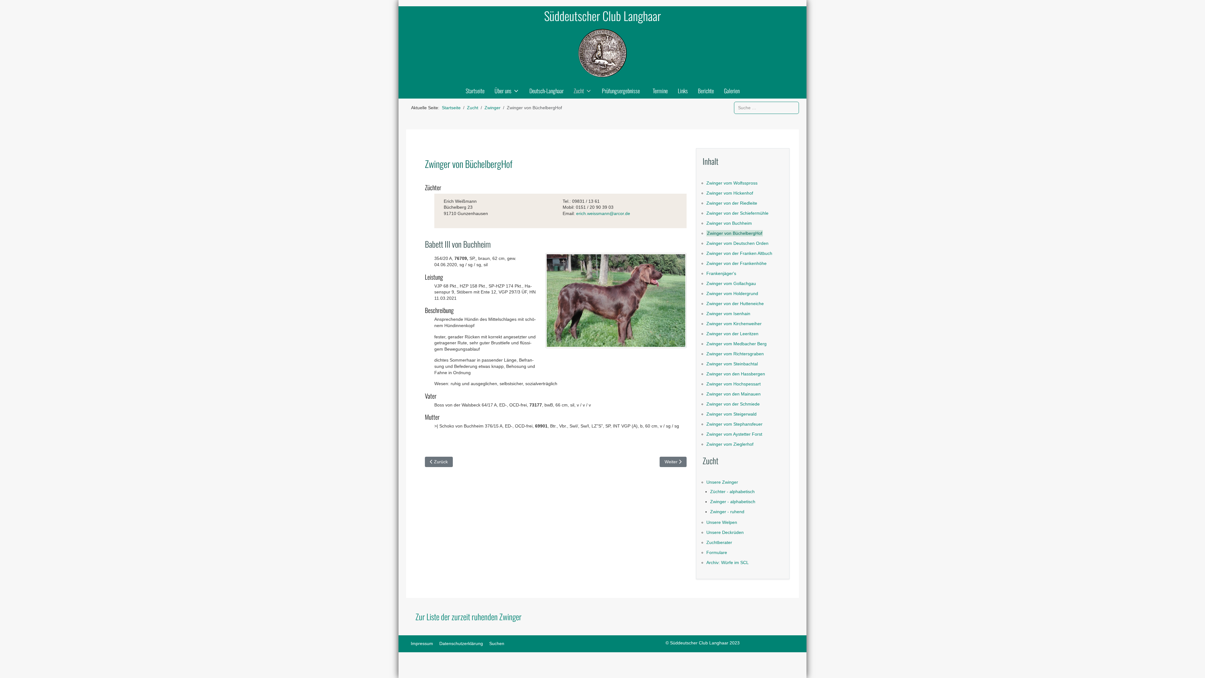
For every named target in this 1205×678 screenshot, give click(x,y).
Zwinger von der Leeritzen (732, 333)
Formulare (716, 552)
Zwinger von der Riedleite (731, 203)
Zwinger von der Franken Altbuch (739, 253)
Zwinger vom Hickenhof (729, 193)
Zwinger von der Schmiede (733, 403)
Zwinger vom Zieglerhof (729, 444)
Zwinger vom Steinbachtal (732, 363)
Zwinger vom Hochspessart (733, 383)
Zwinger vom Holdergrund (732, 293)
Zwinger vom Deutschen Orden (737, 243)
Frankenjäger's (721, 273)
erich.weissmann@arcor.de (603, 213)
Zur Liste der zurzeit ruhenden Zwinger (468, 617)
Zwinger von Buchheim (729, 223)
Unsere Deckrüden (725, 532)
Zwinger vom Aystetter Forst (734, 434)
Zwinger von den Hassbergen (735, 373)
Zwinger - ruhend (727, 511)
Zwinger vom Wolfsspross (732, 183)
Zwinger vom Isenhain (728, 313)
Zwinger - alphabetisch (732, 501)
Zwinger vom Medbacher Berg (736, 343)
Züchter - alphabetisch (732, 491)
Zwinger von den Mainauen (733, 393)
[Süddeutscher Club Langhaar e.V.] (602, 53)
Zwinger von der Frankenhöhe (736, 263)
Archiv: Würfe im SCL (727, 562)
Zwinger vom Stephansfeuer (734, 424)
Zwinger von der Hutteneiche (735, 303)
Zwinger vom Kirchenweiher (734, 323)
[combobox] (766, 108)
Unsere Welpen (721, 522)
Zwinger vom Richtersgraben (735, 353)
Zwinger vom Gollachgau (731, 283)
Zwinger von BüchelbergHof (734, 233)
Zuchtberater (719, 542)
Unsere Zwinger (722, 482)
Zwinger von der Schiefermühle (737, 213)
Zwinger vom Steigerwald (731, 414)
